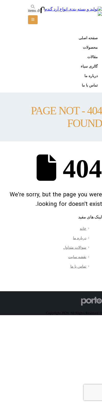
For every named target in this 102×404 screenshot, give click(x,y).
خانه (83, 228)
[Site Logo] (73, 9)
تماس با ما (90, 85)
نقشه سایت (77, 257)
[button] (33, 7)
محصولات (90, 47)
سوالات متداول (74, 247)
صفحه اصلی (88, 38)
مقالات (92, 57)
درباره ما (91, 76)
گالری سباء (89, 66)
